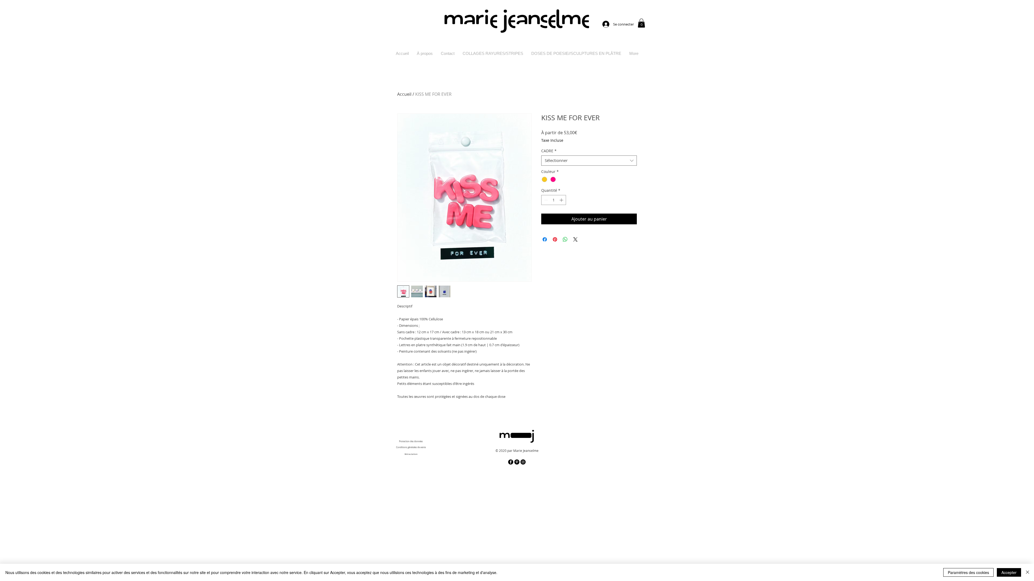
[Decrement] (545, 200)
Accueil (404, 94)
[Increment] (561, 200)
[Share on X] (575, 239)
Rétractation (411, 453)
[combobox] (589, 160)
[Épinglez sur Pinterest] (555, 239)
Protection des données (411, 441)
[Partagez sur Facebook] (545, 239)
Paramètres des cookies (968, 572)
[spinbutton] (553, 200)
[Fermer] (1027, 572)
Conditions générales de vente (411, 447)
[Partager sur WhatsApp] (565, 239)
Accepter (1008, 572)
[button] (641, 23)
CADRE (549, 150)
